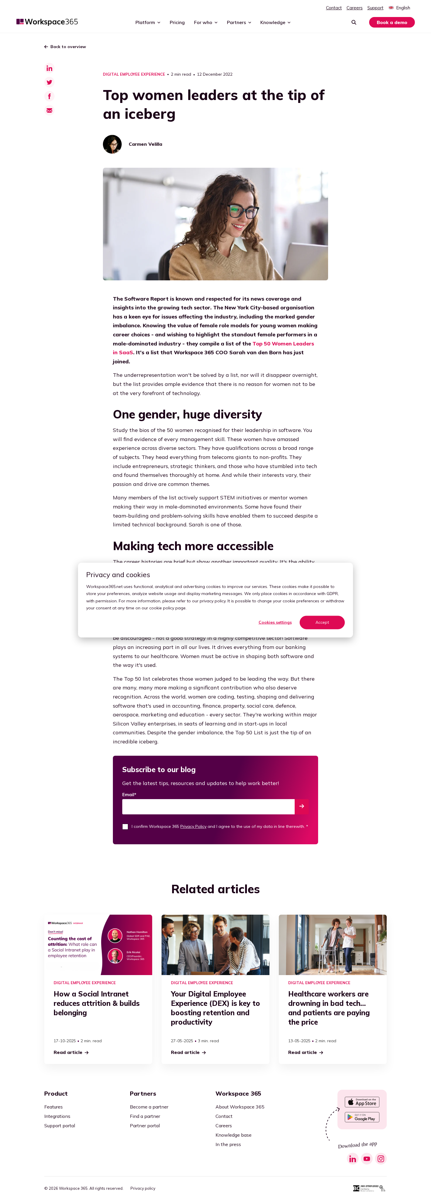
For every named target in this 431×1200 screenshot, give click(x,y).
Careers (355, 8)
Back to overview (68, 47)
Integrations (57, 1116)
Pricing (177, 22)
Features (53, 1106)
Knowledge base (234, 1135)
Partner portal (145, 1125)
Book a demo (392, 22)
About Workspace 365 (240, 1106)
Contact (334, 8)
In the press (228, 1144)
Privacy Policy (193, 826)
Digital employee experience (134, 74)
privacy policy (212, 600)
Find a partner (145, 1116)
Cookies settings (275, 622)
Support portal (59, 1125)
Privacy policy (142, 1188)
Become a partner (149, 1106)
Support (375, 8)
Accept (322, 622)
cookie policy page (167, 608)
